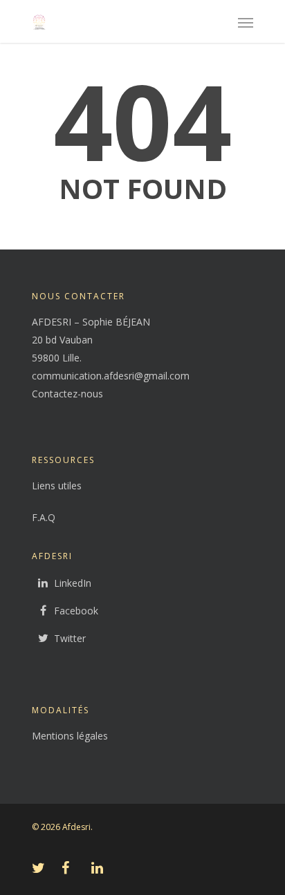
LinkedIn (72, 583)
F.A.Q (43, 517)
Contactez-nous (67, 393)
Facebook (76, 610)
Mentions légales (70, 735)
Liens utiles (57, 485)
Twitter (70, 638)
